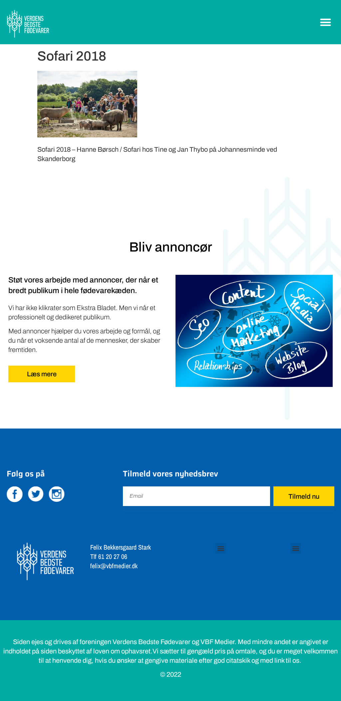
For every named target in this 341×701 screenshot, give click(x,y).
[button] (325, 22)
